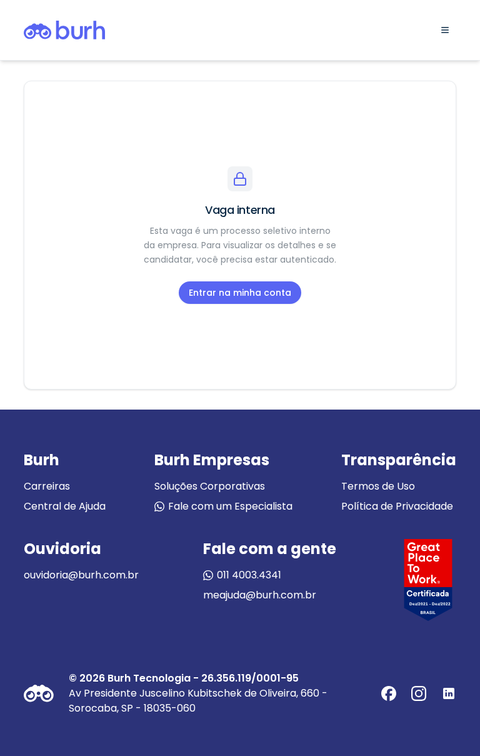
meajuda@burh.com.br (259, 595)
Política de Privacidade (397, 506)
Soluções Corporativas (209, 486)
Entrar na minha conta (240, 292)
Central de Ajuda (65, 506)
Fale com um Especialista (230, 506)
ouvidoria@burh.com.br (81, 575)
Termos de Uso (378, 486)
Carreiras (47, 486)
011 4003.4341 (249, 575)
